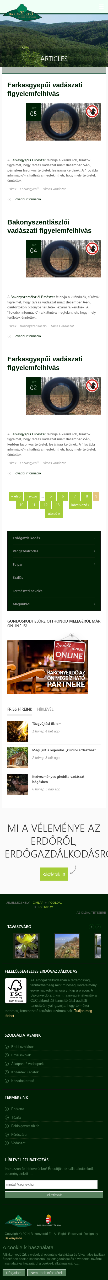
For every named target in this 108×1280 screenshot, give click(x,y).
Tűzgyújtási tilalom (47, 723)
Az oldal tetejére (91, 912)
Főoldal (55, 902)
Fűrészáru (18, 1135)
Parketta (17, 1109)
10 (21, 505)
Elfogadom (13, 1272)
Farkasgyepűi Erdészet (28, 160)
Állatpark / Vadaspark (27, 1064)
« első (15, 496)
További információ (27, 199)
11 (33, 505)
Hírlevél (45, 709)
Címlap (38, 902)
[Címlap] (22, 12)
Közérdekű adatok (25, 1072)
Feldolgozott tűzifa (25, 1126)
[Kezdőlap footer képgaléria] (26, 958)
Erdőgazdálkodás (26, 537)
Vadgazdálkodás (25, 551)
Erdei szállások (23, 1047)
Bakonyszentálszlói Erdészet (32, 297)
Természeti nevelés (27, 590)
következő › (80, 505)
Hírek (12, 189)
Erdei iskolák (21, 1055)
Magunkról (21, 604)
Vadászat (18, 1143)
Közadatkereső (22, 1081)
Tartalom (45, 906)
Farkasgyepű (29, 189)
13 (58, 505)
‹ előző (32, 496)
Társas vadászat (54, 189)
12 (45, 505)
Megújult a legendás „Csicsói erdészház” (64, 750)
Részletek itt (53, 874)
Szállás (18, 577)
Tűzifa (16, 1118)
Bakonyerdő (13, 1238)
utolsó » (54, 514)
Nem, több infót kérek (47, 1272)
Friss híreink (19, 709)
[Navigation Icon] (101, 6)
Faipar (18, 564)
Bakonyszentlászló (33, 326)
